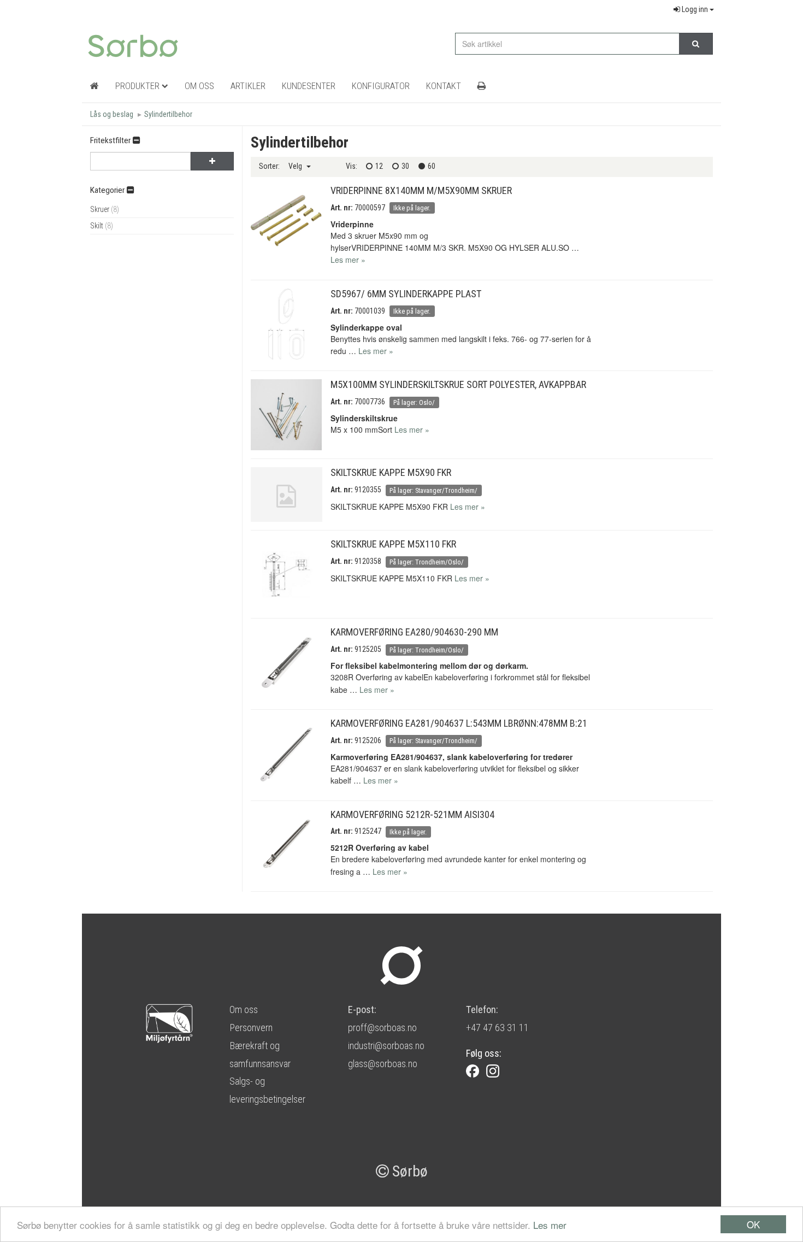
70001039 (370, 311)
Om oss (243, 1009)
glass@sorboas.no (382, 1063)
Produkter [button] (138, 85)
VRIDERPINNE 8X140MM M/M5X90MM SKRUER (421, 190)
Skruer (104, 209)
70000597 (370, 207)
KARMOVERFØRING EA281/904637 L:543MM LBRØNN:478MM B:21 (458, 723)
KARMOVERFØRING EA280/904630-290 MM (414, 632)
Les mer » (347, 259)
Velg (296, 166)
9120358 (368, 561)
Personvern (251, 1027)
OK (753, 1224)
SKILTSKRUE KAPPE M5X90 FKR (390, 472)
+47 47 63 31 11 (497, 1027)
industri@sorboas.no (386, 1045)
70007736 (370, 401)
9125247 (368, 831)
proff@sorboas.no (382, 1027)
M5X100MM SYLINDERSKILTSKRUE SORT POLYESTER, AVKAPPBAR (458, 384)
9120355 (368, 489)
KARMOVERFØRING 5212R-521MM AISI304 (412, 814)
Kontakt (443, 85)
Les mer (549, 1225)
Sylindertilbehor (168, 114)
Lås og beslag (111, 114)
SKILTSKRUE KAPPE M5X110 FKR (393, 544)
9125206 (368, 740)
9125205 (368, 649)
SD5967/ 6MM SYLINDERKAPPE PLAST (405, 293)
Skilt (101, 225)
